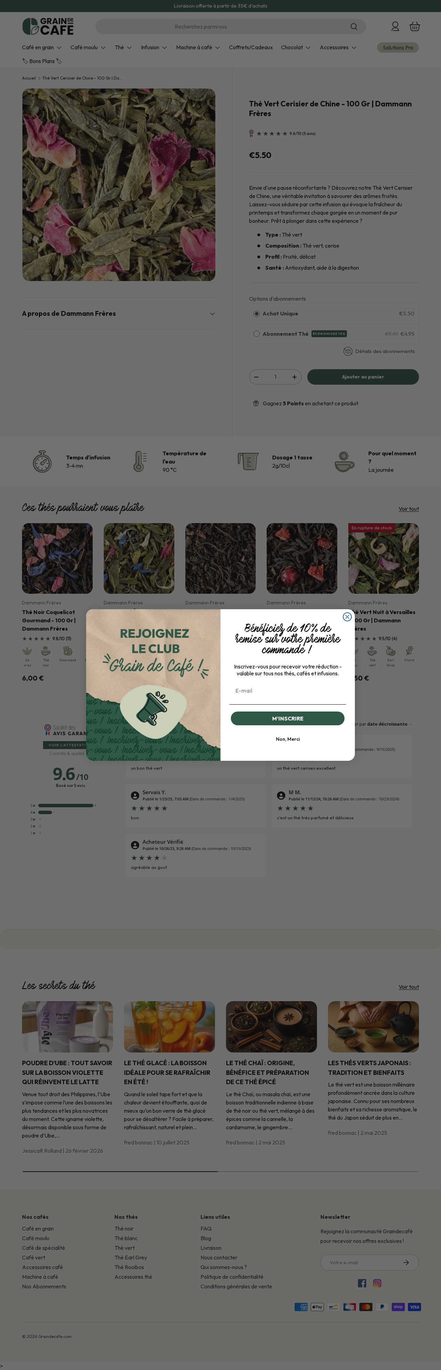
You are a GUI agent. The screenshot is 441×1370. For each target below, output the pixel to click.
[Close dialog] (347, 617)
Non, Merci (288, 739)
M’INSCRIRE (288, 718)
